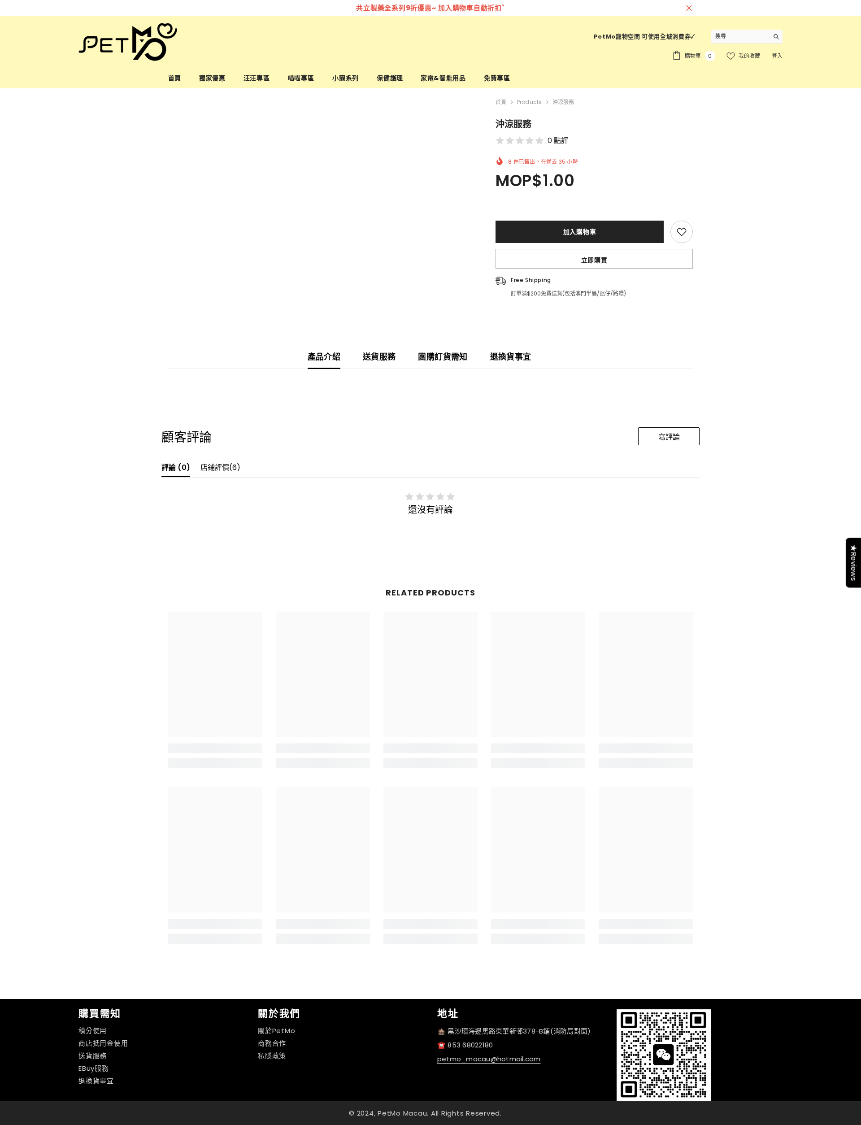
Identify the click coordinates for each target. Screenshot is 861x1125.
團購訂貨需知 (442, 356)
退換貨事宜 (510, 356)
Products (529, 102)
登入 (777, 56)
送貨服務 (379, 356)
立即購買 (594, 260)
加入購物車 (579, 231)
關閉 (689, 8)
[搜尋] (747, 36)
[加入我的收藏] (681, 232)
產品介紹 (324, 356)
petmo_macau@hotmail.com (489, 1059)
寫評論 (669, 437)
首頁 (501, 102)
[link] (215, 748)
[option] (430, 8)
